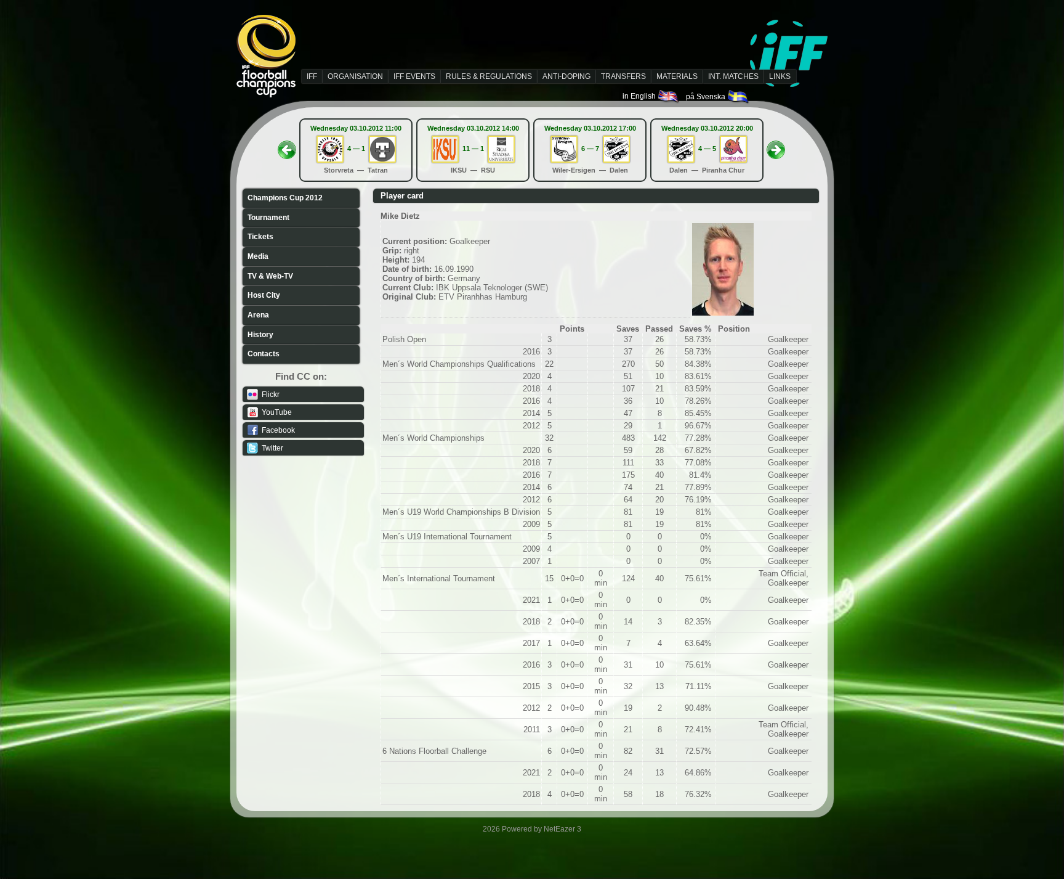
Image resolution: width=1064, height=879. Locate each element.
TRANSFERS (623, 76)
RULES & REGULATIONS (489, 76)
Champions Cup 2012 (285, 198)
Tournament (268, 217)
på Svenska (706, 96)
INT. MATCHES (733, 76)
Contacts (264, 354)
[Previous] (286, 146)
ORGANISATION (355, 76)
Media (258, 256)
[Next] (775, 146)
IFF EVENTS (414, 76)
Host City (264, 295)
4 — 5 (707, 148)
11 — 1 (473, 148)
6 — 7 (590, 148)
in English (640, 96)
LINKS (780, 76)
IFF (312, 76)
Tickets (260, 236)
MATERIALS (677, 76)
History (260, 334)
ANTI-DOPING (566, 76)
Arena (258, 315)
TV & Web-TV (270, 276)
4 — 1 (356, 148)
